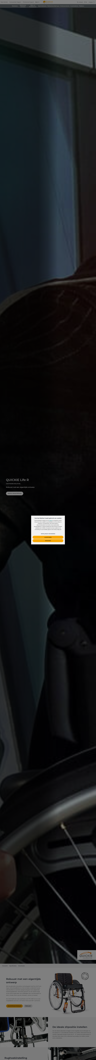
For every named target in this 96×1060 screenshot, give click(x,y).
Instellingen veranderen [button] (48, 533)
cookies (50, 520)
